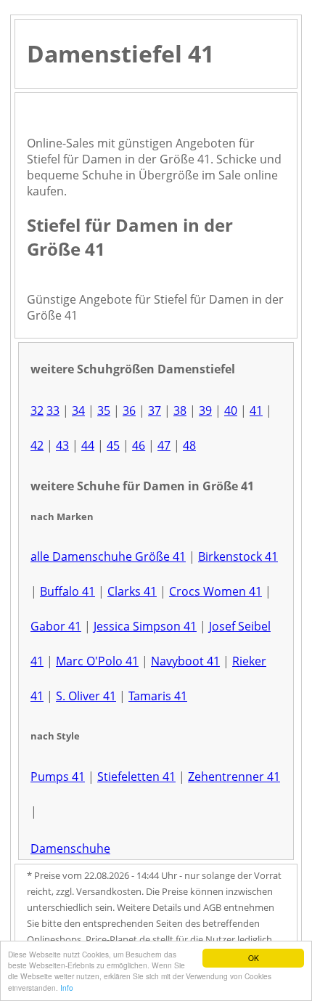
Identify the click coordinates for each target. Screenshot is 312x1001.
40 (230, 410)
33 (52, 410)
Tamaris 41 (157, 696)
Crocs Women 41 (215, 591)
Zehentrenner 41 (234, 777)
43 (62, 445)
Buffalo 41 (67, 591)
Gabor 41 (55, 626)
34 (78, 410)
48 (189, 445)
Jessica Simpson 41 (145, 626)
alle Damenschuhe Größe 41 (108, 556)
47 (164, 445)
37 (154, 410)
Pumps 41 (57, 777)
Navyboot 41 (185, 661)
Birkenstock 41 (238, 556)
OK (253, 957)
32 (37, 410)
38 (179, 410)
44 (87, 445)
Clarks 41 (132, 591)
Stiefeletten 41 (136, 777)
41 (256, 410)
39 (205, 410)
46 (138, 445)
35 (103, 410)
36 (129, 410)
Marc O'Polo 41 (97, 661)
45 (113, 445)
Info (66, 987)
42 (37, 445)
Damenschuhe (70, 848)
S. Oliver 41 (86, 696)
